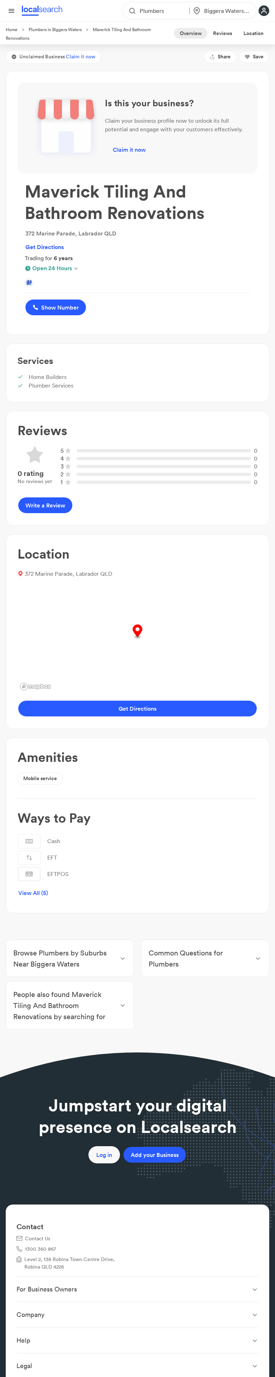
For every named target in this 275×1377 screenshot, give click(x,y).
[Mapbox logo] (35, 686)
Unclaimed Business (57, 56)
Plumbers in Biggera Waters (55, 29)
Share (224, 56)
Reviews (222, 33)
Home (12, 29)
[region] (137, 639)
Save (258, 56)
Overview (191, 33)
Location (253, 33)
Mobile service (40, 778)
